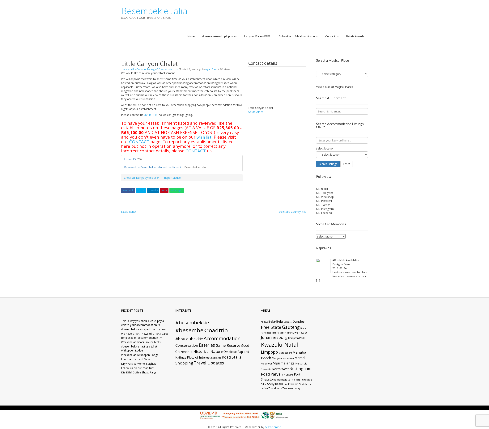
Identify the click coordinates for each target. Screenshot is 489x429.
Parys (275, 374)
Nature (216, 351)
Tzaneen (288, 388)
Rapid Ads (216, 357)
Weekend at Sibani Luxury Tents (141, 342)
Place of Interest (198, 357)
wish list (204, 137)
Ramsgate (283, 379)
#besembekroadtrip (201, 330)
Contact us (332, 36)
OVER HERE (151, 115)
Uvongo (297, 388)
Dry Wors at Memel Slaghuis (138, 363)
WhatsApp (176, 190)
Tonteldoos (275, 388)
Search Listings (328, 164)
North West (280, 369)
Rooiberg (295, 379)
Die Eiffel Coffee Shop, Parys (138, 372)
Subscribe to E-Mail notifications (298, 36)
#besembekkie (192, 322)
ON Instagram (325, 209)
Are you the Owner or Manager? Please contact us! (150, 69)
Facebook (128, 190)
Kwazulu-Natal (279, 344)
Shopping (184, 363)
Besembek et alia (154, 10)
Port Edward (287, 374)
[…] (318, 280)
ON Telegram (324, 193)
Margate (277, 358)
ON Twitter (323, 205)
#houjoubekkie (189, 338)
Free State (271, 327)
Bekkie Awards (355, 36)
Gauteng (291, 327)
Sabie (263, 384)
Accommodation (222, 338)
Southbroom (291, 384)
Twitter (141, 190)
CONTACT (139, 141)
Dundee (298, 321)
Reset (346, 164)
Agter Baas (211, 69)
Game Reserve (228, 345)
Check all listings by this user (141, 177)
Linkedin (153, 190)
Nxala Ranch (129, 211)
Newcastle (266, 369)
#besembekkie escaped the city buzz (143, 329)
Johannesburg (274, 337)
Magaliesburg (285, 352)
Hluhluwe (292, 332)
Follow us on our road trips (138, 368)
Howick (303, 332)
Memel (300, 357)
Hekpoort (281, 332)
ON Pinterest (324, 201)
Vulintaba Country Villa (292, 211)
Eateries (207, 345)
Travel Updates (209, 363)
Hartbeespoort (268, 332)
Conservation (186, 345)
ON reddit (322, 189)
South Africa (255, 112)
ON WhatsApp (325, 197)
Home (191, 36)
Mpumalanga (284, 363)
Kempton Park (296, 338)
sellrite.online (273, 427)
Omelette (230, 352)
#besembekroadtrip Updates (219, 36)
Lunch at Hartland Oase (135, 359)
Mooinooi (266, 363)
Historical (201, 351)
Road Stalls (231, 357)
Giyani (303, 328)
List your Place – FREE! (257, 36)
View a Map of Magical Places (334, 87)
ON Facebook (324, 213)
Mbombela (288, 358)
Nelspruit (301, 363)
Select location (325, 148)
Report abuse (172, 177)
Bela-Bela (275, 321)
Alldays (264, 322)
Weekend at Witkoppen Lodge (139, 355)
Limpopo (269, 352)
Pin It (164, 190)
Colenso (288, 322)
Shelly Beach (275, 384)
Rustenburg (306, 379)
